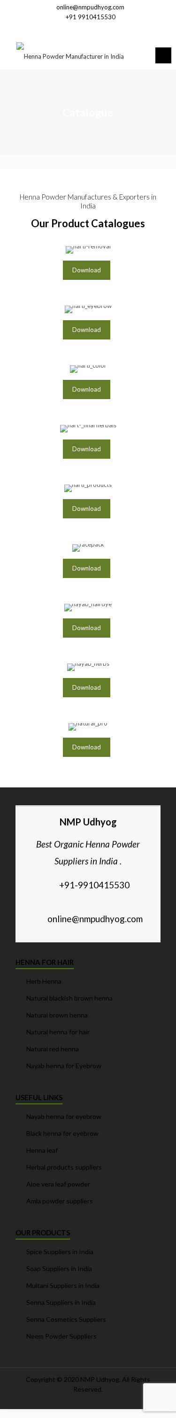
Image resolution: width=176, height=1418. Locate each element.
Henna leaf (42, 1150)
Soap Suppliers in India (59, 1268)
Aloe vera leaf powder (58, 1184)
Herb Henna (43, 981)
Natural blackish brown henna (69, 998)
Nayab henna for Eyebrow (63, 1066)
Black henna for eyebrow (62, 1133)
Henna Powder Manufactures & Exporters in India (88, 201)
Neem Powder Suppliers (61, 1336)
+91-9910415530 (94, 884)
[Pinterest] (100, 28)
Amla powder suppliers (59, 1201)
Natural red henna (52, 1049)
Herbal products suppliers (64, 1167)
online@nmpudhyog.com (90, 7)
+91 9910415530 (90, 17)
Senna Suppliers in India (61, 1302)
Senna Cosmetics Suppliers (66, 1319)
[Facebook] (76, 28)
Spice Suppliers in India (59, 1252)
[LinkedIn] (88, 28)
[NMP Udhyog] (70, 55)
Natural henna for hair (58, 1032)
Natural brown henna (57, 1015)
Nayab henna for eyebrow (63, 1116)
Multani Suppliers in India (62, 1285)
